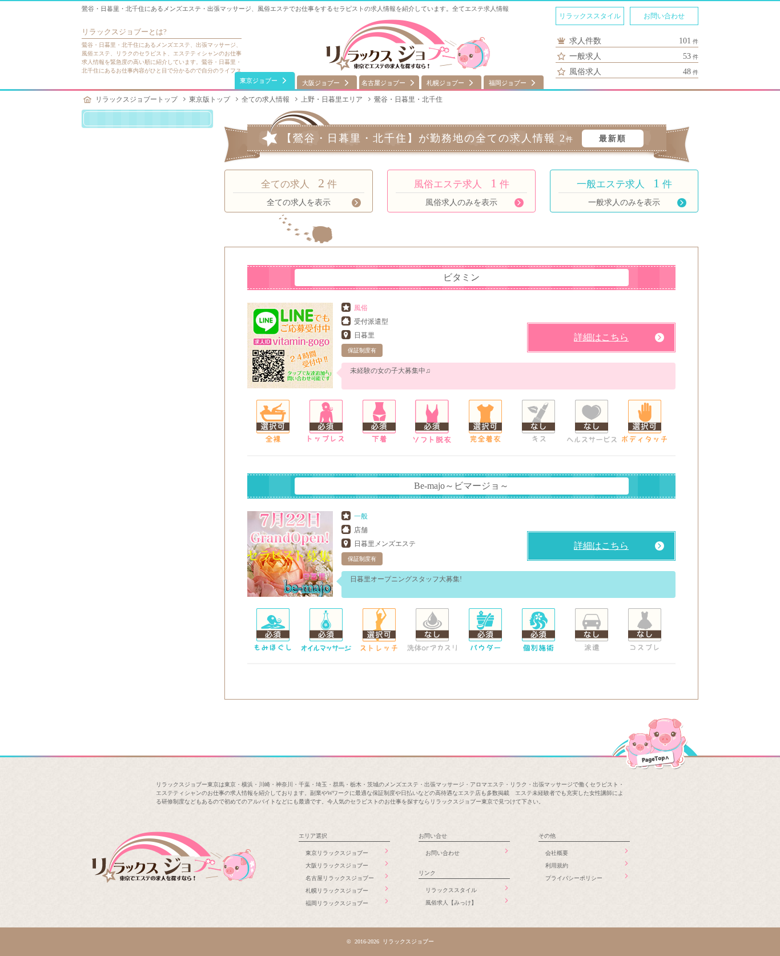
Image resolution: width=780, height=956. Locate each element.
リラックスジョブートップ (136, 99)
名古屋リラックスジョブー (339, 878)
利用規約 (556, 865)
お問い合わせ (664, 16)
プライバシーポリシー (573, 878)
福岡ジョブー (507, 82)
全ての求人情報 (266, 99)
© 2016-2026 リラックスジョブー (390, 941)
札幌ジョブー (445, 82)
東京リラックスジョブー (336, 853)
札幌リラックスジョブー (336, 890)
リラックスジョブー (115, 31)
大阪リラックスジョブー (336, 865)
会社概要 (556, 853)
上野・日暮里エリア (332, 99)
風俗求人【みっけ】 (451, 902)
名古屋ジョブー (383, 82)
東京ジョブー (259, 80)
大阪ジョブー (321, 82)
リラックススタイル (590, 16)
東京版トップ (209, 99)
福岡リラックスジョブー (336, 903)
